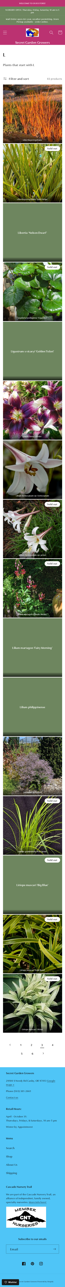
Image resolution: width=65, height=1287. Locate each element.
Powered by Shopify (45, 1281)
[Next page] (43, 1053)
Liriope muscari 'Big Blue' (32, 885)
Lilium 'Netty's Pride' (32, 436)
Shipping (11, 1173)
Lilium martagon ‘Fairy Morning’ (32, 647)
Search (10, 1148)
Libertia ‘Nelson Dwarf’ (32, 232)
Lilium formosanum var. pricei (32, 555)
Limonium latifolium (32, 792)
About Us (11, 1164)
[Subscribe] (54, 1249)
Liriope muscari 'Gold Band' (32, 970)
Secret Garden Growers (27, 1281)
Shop (9, 1156)
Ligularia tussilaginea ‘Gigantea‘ (32, 317)
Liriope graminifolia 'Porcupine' (32, 851)
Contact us (12, 1097)
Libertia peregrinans (32, 140)
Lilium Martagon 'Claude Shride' (32, 614)
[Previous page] (10, 1044)
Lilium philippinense (32, 707)
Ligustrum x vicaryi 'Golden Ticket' (32, 351)
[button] (5, 32)
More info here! (38, 1202)
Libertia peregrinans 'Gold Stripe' (32, 199)
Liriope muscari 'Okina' (32, 1029)
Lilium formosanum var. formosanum (32, 495)
